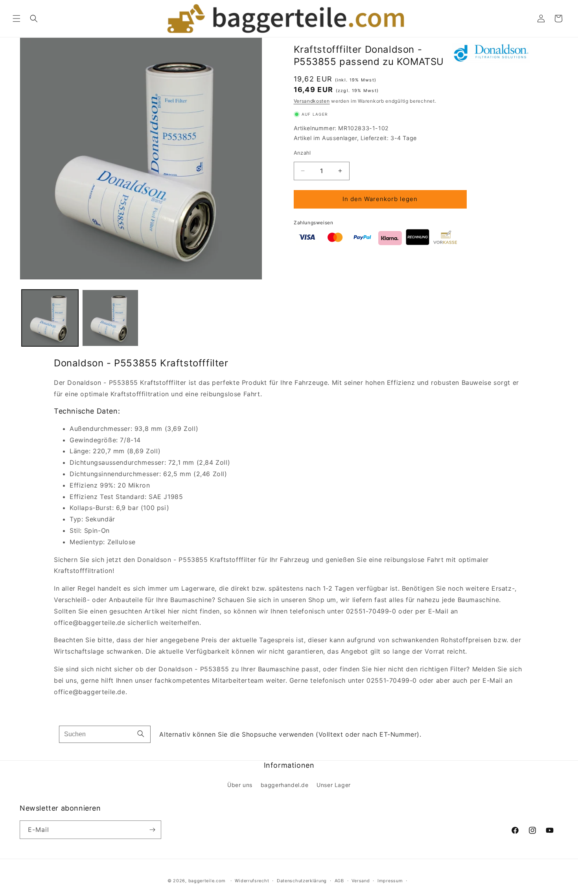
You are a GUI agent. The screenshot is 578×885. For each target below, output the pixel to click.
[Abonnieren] (152, 829)
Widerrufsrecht (252, 880)
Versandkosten (312, 101)
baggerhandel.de (285, 785)
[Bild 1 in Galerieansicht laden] (50, 318)
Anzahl (302, 153)
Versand (361, 880)
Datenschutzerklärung (302, 880)
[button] (16, 18)
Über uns (239, 785)
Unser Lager (334, 785)
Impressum (390, 880)
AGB (339, 880)
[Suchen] (141, 734)
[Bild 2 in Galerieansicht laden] (110, 318)
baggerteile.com (207, 880)
